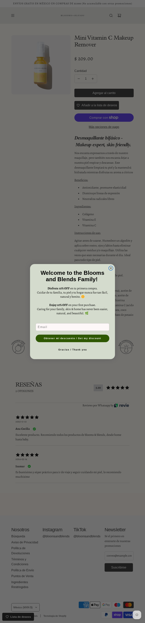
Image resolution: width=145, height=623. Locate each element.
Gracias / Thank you (72, 349)
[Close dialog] (111, 268)
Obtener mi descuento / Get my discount (72, 338)
